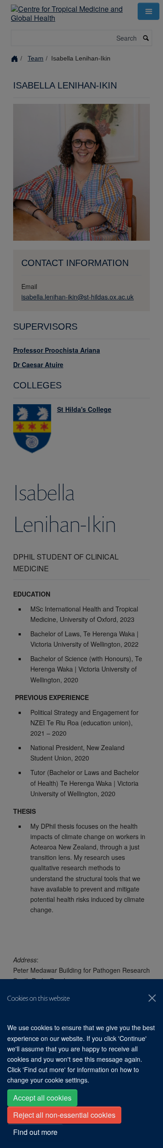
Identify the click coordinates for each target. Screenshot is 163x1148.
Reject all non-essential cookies (64, 1115)
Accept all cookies (42, 1097)
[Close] (152, 998)
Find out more (35, 1132)
